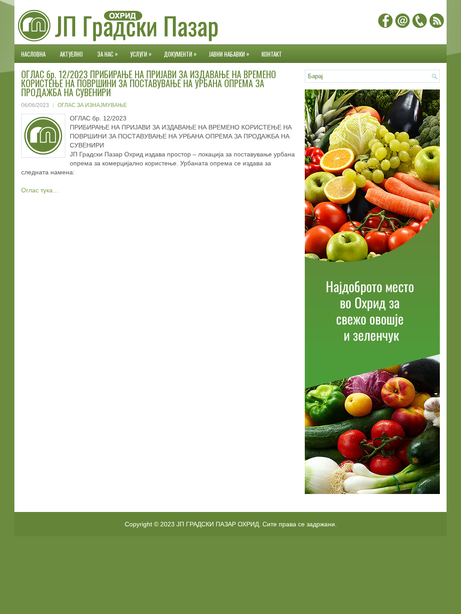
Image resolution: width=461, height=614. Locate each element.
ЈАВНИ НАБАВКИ (229, 53)
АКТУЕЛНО (71, 53)
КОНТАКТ (272, 53)
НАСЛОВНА (33, 53)
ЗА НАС (107, 53)
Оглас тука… (40, 190)
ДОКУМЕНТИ (180, 53)
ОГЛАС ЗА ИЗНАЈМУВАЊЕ (92, 105)
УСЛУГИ (141, 53)
